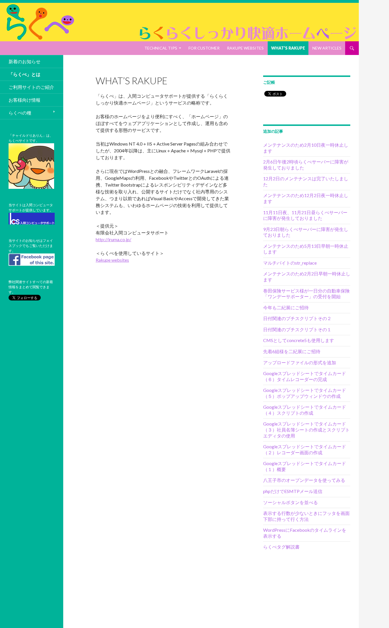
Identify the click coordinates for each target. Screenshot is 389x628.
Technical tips (160, 48)
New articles (326, 48)
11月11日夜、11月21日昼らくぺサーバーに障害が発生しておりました (305, 215)
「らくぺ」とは (24, 74)
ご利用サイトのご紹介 (31, 87)
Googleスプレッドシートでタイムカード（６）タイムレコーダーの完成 (304, 376)
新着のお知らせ (24, 61)
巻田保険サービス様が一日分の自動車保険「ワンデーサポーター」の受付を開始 (306, 293)
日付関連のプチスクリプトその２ (297, 318)
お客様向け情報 (24, 100)
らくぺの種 (20, 112)
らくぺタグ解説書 (281, 546)
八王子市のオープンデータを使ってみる (304, 480)
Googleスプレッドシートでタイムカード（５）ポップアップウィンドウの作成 (304, 393)
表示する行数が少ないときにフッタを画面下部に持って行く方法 (306, 516)
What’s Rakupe (288, 48)
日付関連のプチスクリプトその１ (297, 329)
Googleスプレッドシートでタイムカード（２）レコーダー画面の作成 (304, 449)
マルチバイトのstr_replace (290, 262)
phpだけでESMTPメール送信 (292, 491)
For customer (204, 48)
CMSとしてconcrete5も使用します (298, 340)
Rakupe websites (245, 48)
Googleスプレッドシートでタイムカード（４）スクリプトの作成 (304, 410)
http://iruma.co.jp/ (113, 239)
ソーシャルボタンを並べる (290, 502)
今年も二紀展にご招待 (286, 307)
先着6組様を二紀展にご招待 (291, 351)
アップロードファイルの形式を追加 (299, 362)
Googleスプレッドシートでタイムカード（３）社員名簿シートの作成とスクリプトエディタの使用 (306, 429)
